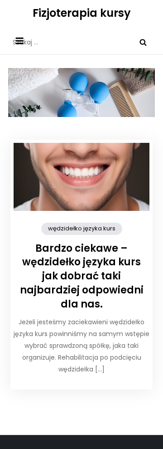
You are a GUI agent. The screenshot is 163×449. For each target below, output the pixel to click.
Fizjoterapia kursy (82, 12)
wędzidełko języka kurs (81, 228)
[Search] (143, 42)
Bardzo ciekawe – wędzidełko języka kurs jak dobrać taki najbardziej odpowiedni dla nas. (82, 276)
